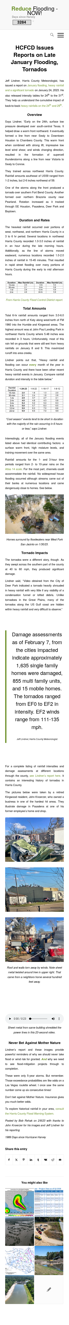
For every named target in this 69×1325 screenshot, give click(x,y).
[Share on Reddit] (52, 1159)
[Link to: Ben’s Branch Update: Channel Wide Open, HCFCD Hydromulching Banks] (19, 1289)
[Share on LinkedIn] (31, 1159)
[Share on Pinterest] (23, 1159)
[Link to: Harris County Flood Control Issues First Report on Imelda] (19, 1260)
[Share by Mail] (60, 1159)
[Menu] (59, 35)
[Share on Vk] (45, 1159)
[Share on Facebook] (9, 1159)
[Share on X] (16, 1159)
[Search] (50, 35)
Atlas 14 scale (13, 469)
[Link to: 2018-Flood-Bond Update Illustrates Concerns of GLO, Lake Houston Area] (49, 1202)
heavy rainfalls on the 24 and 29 (41, 106)
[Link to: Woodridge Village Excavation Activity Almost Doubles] (49, 1231)
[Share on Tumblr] (38, 1159)
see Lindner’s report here (45, 775)
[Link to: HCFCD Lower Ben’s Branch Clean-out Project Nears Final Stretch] (49, 1260)
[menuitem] (50, 35)
